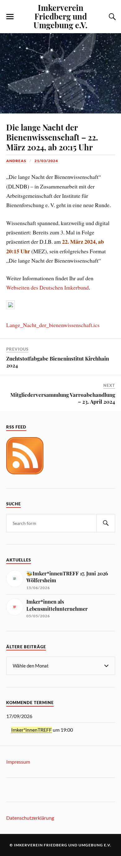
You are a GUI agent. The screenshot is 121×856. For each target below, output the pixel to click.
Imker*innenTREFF (31, 730)
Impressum (18, 762)
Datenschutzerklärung (30, 818)
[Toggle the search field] (111, 16)
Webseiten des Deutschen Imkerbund (47, 287)
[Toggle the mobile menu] (10, 16)
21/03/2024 (46, 160)
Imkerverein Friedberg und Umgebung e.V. (60, 16)
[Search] (105, 523)
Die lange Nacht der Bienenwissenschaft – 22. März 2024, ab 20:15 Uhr (52, 137)
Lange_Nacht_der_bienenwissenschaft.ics (53, 325)
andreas (16, 160)
